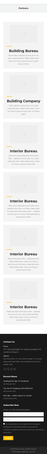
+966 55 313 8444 (30, 349)
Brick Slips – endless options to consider (17, 396)
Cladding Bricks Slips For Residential (16, 381)
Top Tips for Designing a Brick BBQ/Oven (18, 388)
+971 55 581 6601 (13, 349)
